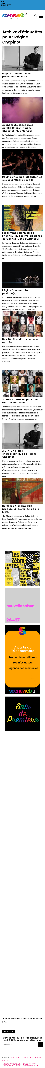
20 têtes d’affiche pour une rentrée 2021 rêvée (20, 401)
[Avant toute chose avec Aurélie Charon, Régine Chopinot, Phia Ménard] (22, 110)
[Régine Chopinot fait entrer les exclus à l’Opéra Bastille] (22, 162)
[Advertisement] (22, 756)
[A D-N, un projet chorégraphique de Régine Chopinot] (22, 436)
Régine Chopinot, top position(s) (16, 292)
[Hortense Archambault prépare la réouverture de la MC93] (22, 491)
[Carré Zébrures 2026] (22, 585)
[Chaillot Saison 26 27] (22, 622)
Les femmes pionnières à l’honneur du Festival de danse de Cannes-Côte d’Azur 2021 (22, 235)
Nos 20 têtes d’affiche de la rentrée (20, 341)
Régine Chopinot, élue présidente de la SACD (16, 75)
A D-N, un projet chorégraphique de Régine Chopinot (19, 453)
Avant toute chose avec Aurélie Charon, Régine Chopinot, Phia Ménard (17, 128)
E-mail (5, 1022)
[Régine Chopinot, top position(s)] (22, 275)
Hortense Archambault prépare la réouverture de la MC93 (20, 509)
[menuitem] (34, 16)
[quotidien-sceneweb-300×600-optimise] (22, 694)
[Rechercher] (34, 16)
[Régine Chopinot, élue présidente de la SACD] (22, 58)
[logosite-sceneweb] (18, 16)
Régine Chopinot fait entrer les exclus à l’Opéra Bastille (22, 178)
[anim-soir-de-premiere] (22, 731)
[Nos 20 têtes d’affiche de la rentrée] (22, 324)
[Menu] (39, 16)
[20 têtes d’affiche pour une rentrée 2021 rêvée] (22, 383)
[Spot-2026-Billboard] (22, 10)
